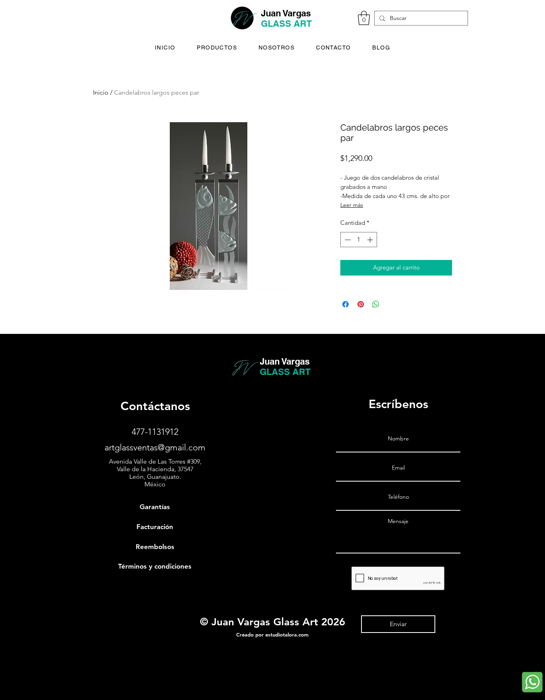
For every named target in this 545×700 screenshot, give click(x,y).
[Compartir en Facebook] (345, 304)
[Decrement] (347, 239)
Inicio (101, 92)
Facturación (154, 527)
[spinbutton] (358, 239)
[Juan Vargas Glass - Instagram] (10, 685)
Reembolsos (155, 547)
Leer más (351, 204)
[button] (364, 18)
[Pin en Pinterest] (360, 304)
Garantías (155, 507)
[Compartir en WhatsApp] (376, 304)
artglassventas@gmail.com (155, 447)
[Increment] (370, 239)
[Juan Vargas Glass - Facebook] (10, 668)
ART (303, 23)
